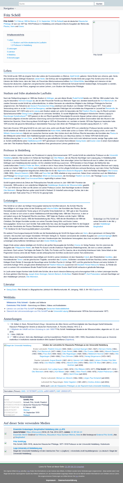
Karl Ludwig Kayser (55, 369)
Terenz (20, 259)
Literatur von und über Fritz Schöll (20, 308)
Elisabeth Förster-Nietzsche (88, 264)
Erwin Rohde (28, 168)
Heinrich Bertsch (54, 274)
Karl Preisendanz (93, 274)
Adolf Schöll (74, 76)
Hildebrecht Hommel (96, 353)
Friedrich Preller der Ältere (29, 165)
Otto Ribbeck (59, 157)
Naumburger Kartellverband (14, 116)
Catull (86, 257)
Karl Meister (59, 371)
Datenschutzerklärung (67, 480)
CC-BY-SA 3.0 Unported (74, 466)
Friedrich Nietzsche (57, 264)
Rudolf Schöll (78, 98)
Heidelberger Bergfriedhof (101, 225)
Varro (12, 26)
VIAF (58, 391)
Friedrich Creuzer (54, 349)
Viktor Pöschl (81, 371)
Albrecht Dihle (72, 362)
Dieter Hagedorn (70, 382)
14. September (44, 21)
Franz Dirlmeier (67, 356)
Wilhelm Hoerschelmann (13, 133)
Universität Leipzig (61, 311)
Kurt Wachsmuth (107, 100)
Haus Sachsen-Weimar (66, 434)
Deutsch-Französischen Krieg (42, 105)
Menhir (25, 434)
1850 (26, 21)
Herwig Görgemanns (93, 356)
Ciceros (77, 245)
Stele (78, 434)
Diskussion (36, 432)
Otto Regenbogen (69, 353)
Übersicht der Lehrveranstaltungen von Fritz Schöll (26, 311)
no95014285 (48, 391)
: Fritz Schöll (16, 305)
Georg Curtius (27, 113)
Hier (28, 471)
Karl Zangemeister (22, 175)
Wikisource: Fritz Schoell (17, 302)
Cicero (21, 26)
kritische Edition (52, 208)
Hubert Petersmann (105, 371)
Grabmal (99, 434)
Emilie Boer (66, 274)
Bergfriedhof (20, 437)
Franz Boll (46, 173)
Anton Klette (56, 130)
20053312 (65, 391)
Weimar (33, 21)
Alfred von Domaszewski (52, 175)
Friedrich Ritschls (89, 111)
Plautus (6, 26)
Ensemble (17, 434)
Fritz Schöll (108, 434)
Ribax (29, 432)
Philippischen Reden (23, 247)
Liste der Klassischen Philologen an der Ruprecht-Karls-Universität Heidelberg (80, 386)
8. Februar (19, 21)
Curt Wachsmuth (44, 351)
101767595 (30, 391)
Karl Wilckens (40, 434)
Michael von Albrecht (64, 378)
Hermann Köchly (105, 349)
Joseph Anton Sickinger (37, 274)
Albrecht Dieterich (21, 173)
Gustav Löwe (95, 140)
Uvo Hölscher (50, 362)
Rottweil (60, 21)
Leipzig (37, 111)
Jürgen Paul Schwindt (92, 378)
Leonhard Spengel (105, 235)
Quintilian (108, 257)
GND (23, 391)
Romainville (110, 108)
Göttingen (50, 98)
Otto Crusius (113, 170)
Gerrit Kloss (73, 374)
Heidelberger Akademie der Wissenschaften (65, 185)
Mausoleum (51, 434)
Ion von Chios (26, 138)
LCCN (40, 391)
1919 (53, 21)
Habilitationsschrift (34, 140)
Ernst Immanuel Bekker (34, 178)
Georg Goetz (81, 140)
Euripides (63, 259)
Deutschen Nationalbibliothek (58, 308)
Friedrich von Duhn (83, 175)
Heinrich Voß (78, 360)
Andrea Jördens (94, 382)
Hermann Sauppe (25, 100)
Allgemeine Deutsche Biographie (70, 170)
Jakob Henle (40, 78)
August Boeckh (56, 360)
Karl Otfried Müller (77, 81)
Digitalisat (96, 289)
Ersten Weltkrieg (50, 240)
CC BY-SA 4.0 (76, 432)
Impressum (51, 480)
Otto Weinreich (9, 190)
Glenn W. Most (95, 362)
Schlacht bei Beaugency (35, 108)
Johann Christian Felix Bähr (105, 360)
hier (19, 471)
